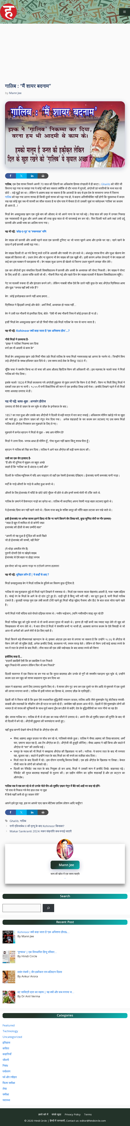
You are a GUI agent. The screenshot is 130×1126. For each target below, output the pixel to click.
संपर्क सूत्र (56, 1114)
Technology (10, 1031)
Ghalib (105, 184)
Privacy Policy (73, 1114)
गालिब (8, 197)
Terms (88, 1114)
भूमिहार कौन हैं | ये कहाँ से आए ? (32, 574)
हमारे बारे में (43, 1114)
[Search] (48, 908)
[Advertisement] (65, 49)
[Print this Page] (43, 176)
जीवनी (6, 1060)
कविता (6, 1048)
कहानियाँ (7, 1054)
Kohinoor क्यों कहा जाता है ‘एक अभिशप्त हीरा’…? (43, 331)
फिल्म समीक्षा (9, 1083)
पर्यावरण (6, 1071)
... (65, 877)
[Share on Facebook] (10, 176)
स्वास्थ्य (6, 1100)
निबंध (5, 1065)
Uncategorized (12, 1037)
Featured (9, 1025)
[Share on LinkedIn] (32, 176)
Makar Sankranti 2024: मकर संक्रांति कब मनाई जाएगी (41, 831)
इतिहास (6, 1042)
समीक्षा (6, 1094)
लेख (5, 1088)
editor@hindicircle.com (93, 1120)
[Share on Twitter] (21, 176)
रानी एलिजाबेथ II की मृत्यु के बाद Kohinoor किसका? (37, 826)
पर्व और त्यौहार (10, 1077)
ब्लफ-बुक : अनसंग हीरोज (32, 401)
